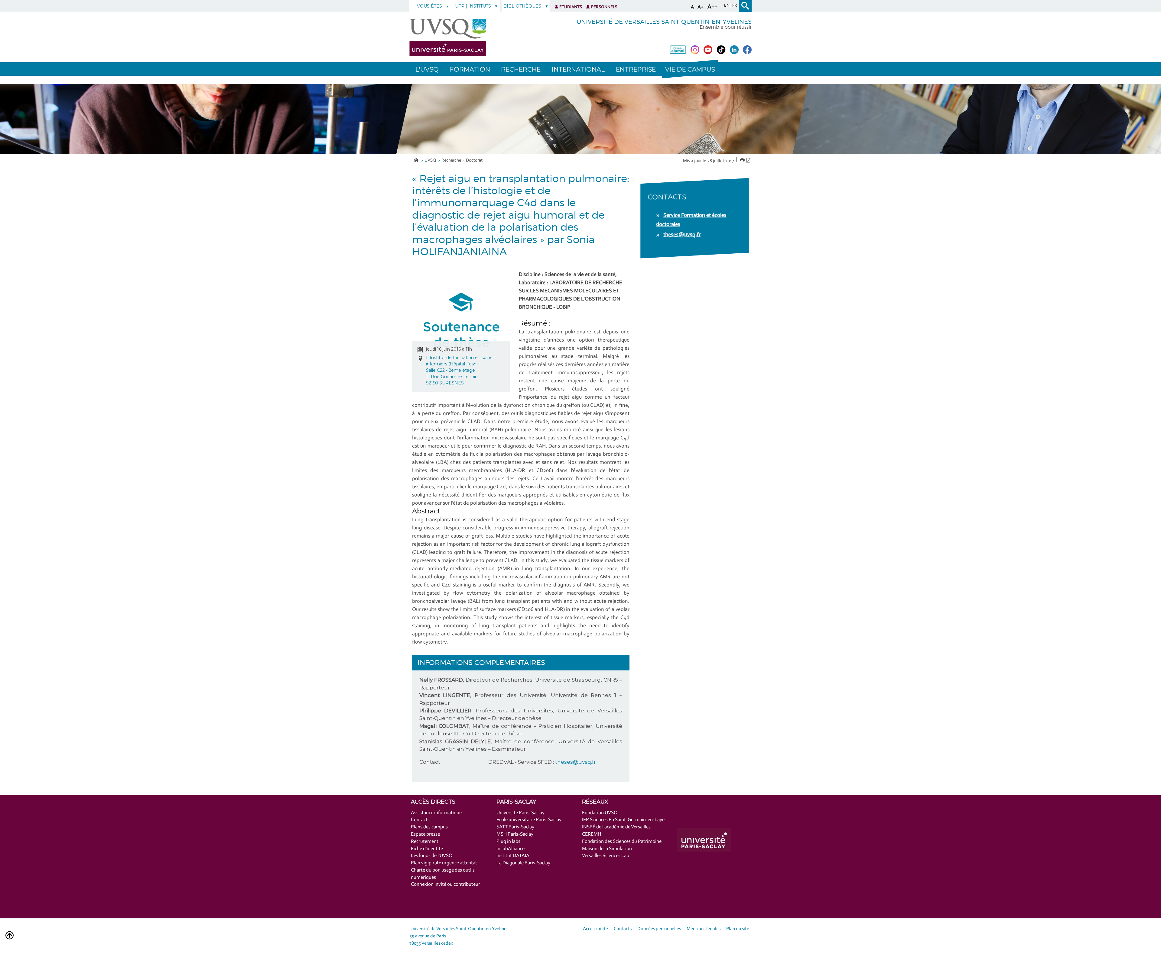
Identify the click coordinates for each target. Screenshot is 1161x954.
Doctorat (474, 160)
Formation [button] (470, 69)
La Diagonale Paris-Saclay (523, 863)
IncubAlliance (510, 848)
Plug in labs (508, 841)
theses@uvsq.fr (575, 762)
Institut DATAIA (512, 855)
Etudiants (570, 7)
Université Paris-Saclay (520, 812)
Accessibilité (595, 929)
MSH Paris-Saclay (514, 834)
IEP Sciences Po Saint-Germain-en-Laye (623, 819)
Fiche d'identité (427, 848)
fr (734, 6)
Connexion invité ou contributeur (445, 884)
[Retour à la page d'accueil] (447, 37)
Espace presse (425, 834)
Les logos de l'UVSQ (432, 855)
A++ (712, 7)
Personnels (604, 7)
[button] (690, 69)
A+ (701, 7)
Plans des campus (429, 827)
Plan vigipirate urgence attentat (444, 863)
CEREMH (591, 834)
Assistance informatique (436, 812)
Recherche (451, 160)
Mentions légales (703, 929)
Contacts (420, 819)
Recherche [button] (521, 69)
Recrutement (424, 841)
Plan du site (737, 929)
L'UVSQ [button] (427, 69)
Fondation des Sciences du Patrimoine (622, 841)
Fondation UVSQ (600, 812)
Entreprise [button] (636, 69)
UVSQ (430, 160)
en (727, 6)
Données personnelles (659, 929)
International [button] (578, 69)
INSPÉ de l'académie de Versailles (616, 827)
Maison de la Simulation (607, 848)
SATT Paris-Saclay (515, 827)
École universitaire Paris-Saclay (528, 819)
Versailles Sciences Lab (605, 855)
